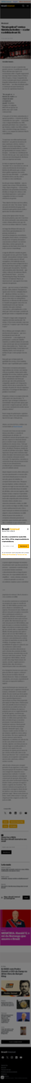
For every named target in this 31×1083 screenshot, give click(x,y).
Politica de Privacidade (9, 554)
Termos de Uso (22, 554)
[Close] (28, 529)
